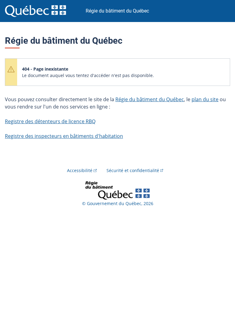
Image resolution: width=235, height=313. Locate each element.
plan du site (205, 99)
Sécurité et (132, 170)
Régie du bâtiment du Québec (149, 99)
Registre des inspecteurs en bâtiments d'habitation (64, 136)
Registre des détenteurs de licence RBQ (50, 121)
